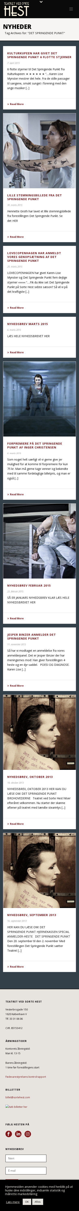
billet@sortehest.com (17, 1097)
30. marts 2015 (14, 204)
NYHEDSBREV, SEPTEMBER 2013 (31, 915)
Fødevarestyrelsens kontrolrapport (25, 1076)
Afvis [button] (38, 1202)
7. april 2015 (13, 62)
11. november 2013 (16, 644)
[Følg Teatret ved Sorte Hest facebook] (8, 1134)
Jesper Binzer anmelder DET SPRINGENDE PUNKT (31, 636)
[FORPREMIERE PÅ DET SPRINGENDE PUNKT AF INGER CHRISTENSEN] (39, 399)
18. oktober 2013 (15, 782)
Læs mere (13, 1202)
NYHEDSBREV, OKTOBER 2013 (30, 777)
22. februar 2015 (15, 591)
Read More (17, 104)
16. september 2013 (17, 920)
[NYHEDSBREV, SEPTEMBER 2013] (39, 870)
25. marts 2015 (14, 266)
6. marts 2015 (14, 329)
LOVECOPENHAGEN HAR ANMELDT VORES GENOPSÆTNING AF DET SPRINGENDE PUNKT (34, 257)
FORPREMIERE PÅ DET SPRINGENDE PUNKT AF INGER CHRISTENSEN (34, 445)
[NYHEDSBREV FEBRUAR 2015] (39, 541)
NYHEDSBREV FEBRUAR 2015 (29, 585)
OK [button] (27, 1202)
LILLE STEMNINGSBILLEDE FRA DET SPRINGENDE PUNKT (34, 197)
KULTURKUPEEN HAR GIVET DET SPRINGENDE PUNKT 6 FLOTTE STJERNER (39, 55)
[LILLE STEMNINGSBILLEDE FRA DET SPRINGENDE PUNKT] (39, 150)
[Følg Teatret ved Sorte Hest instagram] (28, 1134)
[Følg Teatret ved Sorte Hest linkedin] (18, 1134)
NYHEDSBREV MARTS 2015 (27, 324)
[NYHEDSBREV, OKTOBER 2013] (39, 732)
